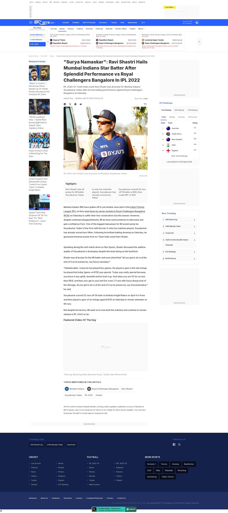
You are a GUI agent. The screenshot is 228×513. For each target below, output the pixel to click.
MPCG (134, 2)
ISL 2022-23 (94, 463)
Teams (34, 480)
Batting (172, 117)
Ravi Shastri (127, 389)
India (173, 145)
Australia (175, 128)
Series (60, 463)
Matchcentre (94, 484)
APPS (117, 2)
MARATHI (142, 2)
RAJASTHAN (125, 2)
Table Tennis (168, 477)
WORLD (38, 2)
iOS (105, 413)
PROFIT (45, 2)
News (62, 29)
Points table (121, 29)
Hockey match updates (107, 407)
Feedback (56, 498)
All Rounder (192, 117)
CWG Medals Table (172, 226)
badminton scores (125, 407)
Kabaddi (169, 470)
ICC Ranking (63, 484)
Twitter (110, 410)
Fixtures (99, 29)
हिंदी (51, 2)
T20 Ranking (192, 110)
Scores (54, 29)
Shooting (182, 470)
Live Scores (36, 463)
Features (61, 476)
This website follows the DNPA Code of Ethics (129, 503)
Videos (80, 29)
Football (75, 22)
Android (98, 413)
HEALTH (88, 2)
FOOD (71, 2)
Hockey (175, 464)
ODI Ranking (179, 110)
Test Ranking (166, 110)
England (175, 151)
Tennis (114, 22)
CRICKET (64, 2)
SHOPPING (110, 2)
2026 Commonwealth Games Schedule (176, 242)
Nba (158, 470)
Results (109, 29)
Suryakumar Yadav (73, 395)
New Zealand (177, 139)
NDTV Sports (69, 410)
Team (163, 117)
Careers (110, 498)
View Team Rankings (179, 156)
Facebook (88, 410)
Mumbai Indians (77, 389)
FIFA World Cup (171, 220)
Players (61, 480)
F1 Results (138, 407)
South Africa (176, 134)
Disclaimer (68, 498)
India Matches (37, 40)
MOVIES (57, 2)
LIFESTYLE (79, 2)
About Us (44, 498)
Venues (34, 484)
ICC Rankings (170, 252)
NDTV (31, 2)
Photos (71, 29)
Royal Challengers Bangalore (105, 389)
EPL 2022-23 (121, 463)
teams (132, 29)
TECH (95, 2)
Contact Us (121, 498)
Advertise (33, 498)
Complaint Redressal (94, 498)
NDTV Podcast (89, 22)
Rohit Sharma (170, 258)
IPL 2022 (37, 28)
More (141, 29)
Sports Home (33, 56)
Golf (122, 22)
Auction (89, 29)
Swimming (152, 477)
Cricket (65, 22)
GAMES (101, 2)
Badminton (132, 22)
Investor (79, 498)
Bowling (181, 117)
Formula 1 (103, 22)
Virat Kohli (169, 233)
